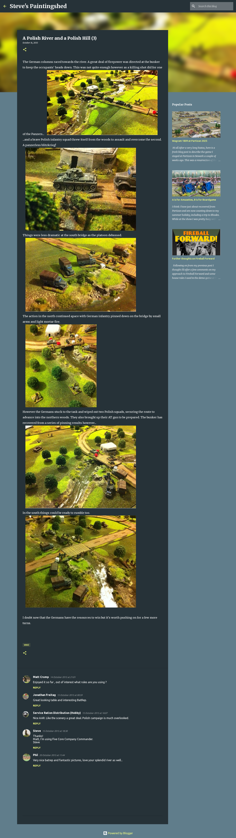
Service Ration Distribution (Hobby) (57, 712)
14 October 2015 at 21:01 (62, 677)
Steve (37, 730)
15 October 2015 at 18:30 (55, 731)
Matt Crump (41, 676)
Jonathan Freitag (44, 694)
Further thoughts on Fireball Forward (193, 258)
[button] (25, 49)
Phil (35, 755)
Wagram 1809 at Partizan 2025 (189, 140)
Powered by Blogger (120, 833)
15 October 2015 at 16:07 (94, 713)
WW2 (26, 645)
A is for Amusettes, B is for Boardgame (194, 199)
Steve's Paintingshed (38, 6)
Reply (37, 687)
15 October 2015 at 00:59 (69, 695)
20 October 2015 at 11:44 (52, 755)
